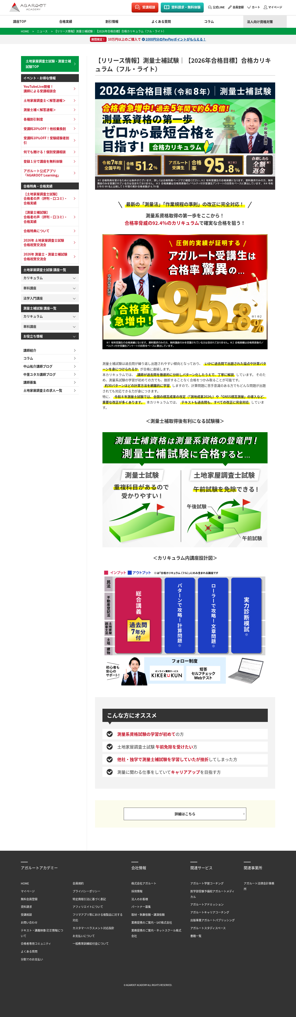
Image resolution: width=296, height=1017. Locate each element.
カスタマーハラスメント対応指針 (93, 928)
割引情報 (111, 21)
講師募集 (29, 382)
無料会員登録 (29, 899)
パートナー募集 (141, 907)
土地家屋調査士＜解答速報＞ (45, 100)
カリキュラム (33, 277)
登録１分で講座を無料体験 (43, 161)
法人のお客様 (139, 899)
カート (256, 7)
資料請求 (26, 907)
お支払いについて (84, 936)
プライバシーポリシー (86, 891)
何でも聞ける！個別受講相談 (45, 151)
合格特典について (36, 230)
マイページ (275, 7)
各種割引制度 (33, 119)
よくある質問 (161, 21)
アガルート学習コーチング (207, 883)
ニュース (42, 31)
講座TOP (19, 21)
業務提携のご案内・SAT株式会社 (151, 922)
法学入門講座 (33, 298)
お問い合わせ (29, 922)
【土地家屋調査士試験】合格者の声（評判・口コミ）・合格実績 (45, 198)
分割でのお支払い (32, 959)
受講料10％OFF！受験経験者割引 (46, 140)
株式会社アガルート (143, 883)
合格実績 (65, 21)
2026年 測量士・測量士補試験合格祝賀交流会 (45, 256)
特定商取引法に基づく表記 (89, 899)
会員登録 (238, 7)
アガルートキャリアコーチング (209, 912)
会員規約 (78, 883)
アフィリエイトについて (88, 907)
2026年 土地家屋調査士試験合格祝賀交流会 (44, 242)
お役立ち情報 (33, 336)
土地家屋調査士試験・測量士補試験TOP (48, 64)
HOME (25, 31)
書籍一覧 (195, 936)
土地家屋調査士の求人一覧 (42, 390)
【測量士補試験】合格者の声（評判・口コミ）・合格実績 (45, 217)
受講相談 (148, 7)
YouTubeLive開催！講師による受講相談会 (40, 88)
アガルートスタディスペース (208, 928)
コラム (209, 21)
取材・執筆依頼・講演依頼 (148, 914)
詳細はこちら (185, 813)
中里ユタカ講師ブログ (39, 374)
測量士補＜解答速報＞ (40, 109)
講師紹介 (29, 350)
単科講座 (29, 288)
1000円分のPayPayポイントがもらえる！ (175, 39)
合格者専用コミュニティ (36, 943)
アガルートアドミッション (207, 904)
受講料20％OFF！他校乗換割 (45, 128)
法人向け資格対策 (260, 21)
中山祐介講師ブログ (37, 366)
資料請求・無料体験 (185, 7)
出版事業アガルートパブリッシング (212, 920)
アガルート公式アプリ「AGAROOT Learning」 (42, 173)
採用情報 (136, 891)
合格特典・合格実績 (37, 186)
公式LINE (219, 7)
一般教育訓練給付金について (91, 943)
